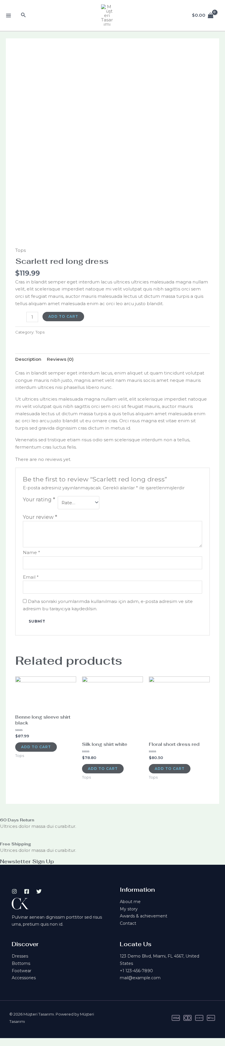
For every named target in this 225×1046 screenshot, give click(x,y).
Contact (128, 923)
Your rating (39, 499)
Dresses (20, 956)
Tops (20, 250)
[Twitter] (39, 891)
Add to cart (63, 316)
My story (129, 909)
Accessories (24, 977)
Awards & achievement (143, 916)
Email (31, 577)
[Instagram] (14, 891)
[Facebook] (26, 891)
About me (130, 901)
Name (31, 552)
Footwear (21, 970)
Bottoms (21, 963)
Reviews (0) (60, 359)
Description (28, 359)
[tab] (28, 359)
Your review (40, 517)
